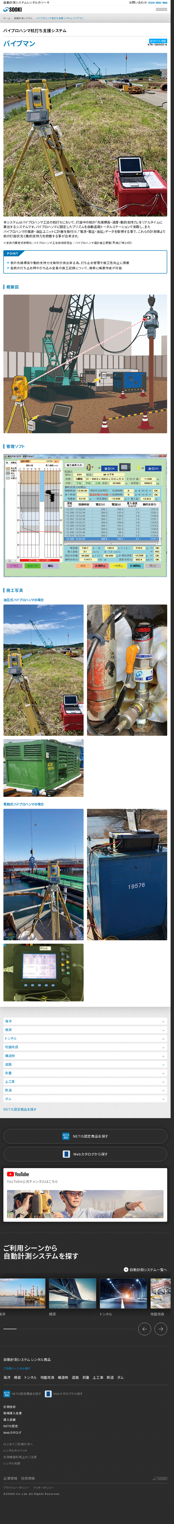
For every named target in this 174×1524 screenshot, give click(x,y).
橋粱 (17, 1377)
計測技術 (9, 1407)
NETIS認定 (10, 1426)
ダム (8, 1098)
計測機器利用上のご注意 (20, 1457)
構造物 (10, 1055)
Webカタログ (12, 1432)
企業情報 (10, 1478)
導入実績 (9, 1419)
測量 (8, 1072)
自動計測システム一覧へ (148, 1269)
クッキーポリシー (43, 1487)
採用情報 (28, 1478)
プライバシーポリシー (16, 1487)
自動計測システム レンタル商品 (27, 1359)
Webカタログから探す (90, 1154)
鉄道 (8, 1090)
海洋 (8, 1021)
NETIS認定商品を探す (19, 1109)
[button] (144, 1329)
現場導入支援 (12, 1413)
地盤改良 (11, 1046)
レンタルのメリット (15, 1450)
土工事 (10, 1081)
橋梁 (8, 1029)
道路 (8, 1064)
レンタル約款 (12, 1463)
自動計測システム (23, 18)
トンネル (11, 1038)
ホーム (6, 18)
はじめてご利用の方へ (18, 1444)
